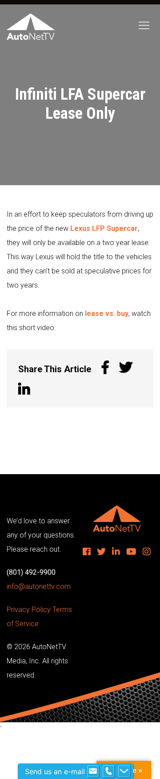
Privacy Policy (29, 609)
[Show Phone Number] (108, 771)
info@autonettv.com (39, 586)
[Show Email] (93, 771)
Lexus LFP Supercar (104, 228)
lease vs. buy (106, 313)
